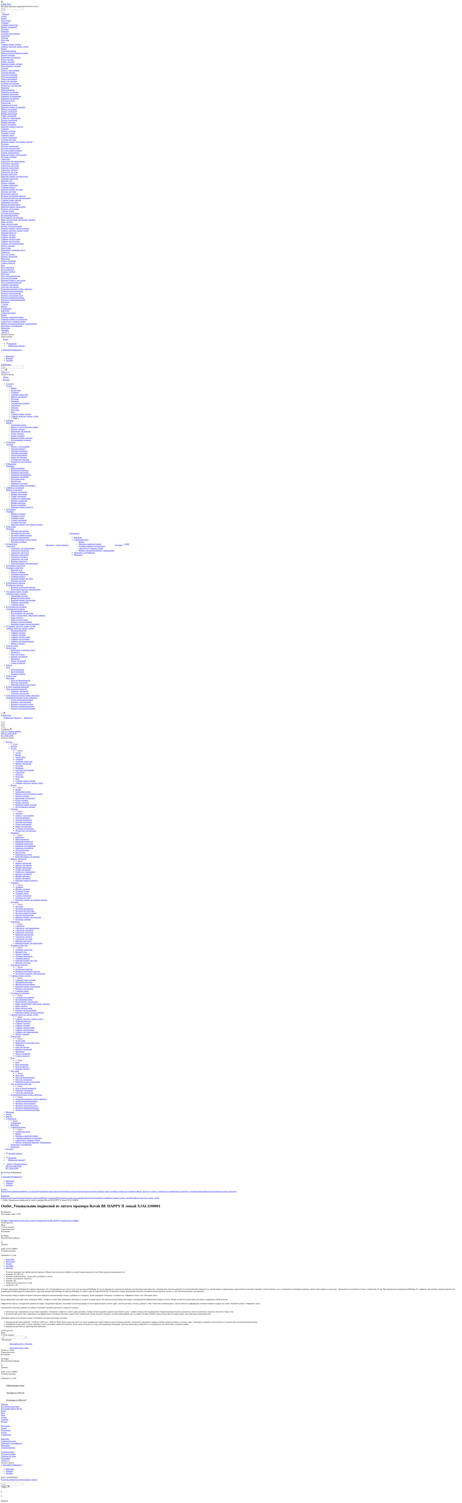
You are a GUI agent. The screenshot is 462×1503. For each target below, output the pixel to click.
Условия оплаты (7, 1452)
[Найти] (3, 11)
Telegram (9, 358)
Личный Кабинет (8, 1448)
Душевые (19, 887)
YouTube (9, 360)
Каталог (14, 746)
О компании (6, 1435)
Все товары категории (10, 1406)
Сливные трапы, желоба (25, 980)
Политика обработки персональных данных (19, 1480)
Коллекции (5, 1426)
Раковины (19, 837)
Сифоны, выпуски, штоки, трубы (29, 1019)
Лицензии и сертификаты (11, 1443)
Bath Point (5, 1439)
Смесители (19, 926)
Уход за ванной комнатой (25, 1088)
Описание (10, 1259)
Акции (4, 1428)
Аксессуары (20, 1041)
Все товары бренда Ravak (11, 1409)
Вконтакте (10, 356)
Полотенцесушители (23, 969)
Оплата (9, 1264)
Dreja (3, 1415)
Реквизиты (5, 1445)
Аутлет (18, 753)
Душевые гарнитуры (23, 950)
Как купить (10, 1261)
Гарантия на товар (8, 1456)
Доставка (9, 1266)
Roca (3, 1413)
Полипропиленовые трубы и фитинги (31, 1099)
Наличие (9, 1268)
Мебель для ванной (23, 863)
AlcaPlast (4, 1419)
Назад (15, 744)
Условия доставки (8, 1454)
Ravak (3, 1411)
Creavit (3, 1417)
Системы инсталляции (24, 997)
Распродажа (6, 1430)
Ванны (18, 790)
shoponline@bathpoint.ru (12, 350)
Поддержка (5, 1458)
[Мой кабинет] (2, 720)
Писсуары (19, 1075)
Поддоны (19, 906)
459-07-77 (6, 332)
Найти (4, 1487)
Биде (17, 1062)
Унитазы (18, 813)
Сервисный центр (22, 1132)
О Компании (16, 1123)
